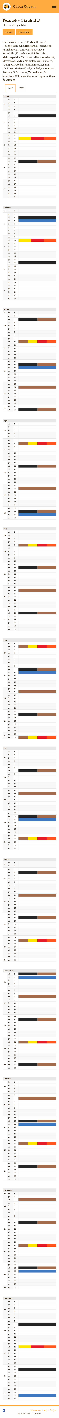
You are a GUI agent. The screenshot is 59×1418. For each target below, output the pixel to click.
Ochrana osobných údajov (43, 1410)
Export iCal (24, 31)
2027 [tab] (21, 88)
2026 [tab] (10, 88)
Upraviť (8, 31)
